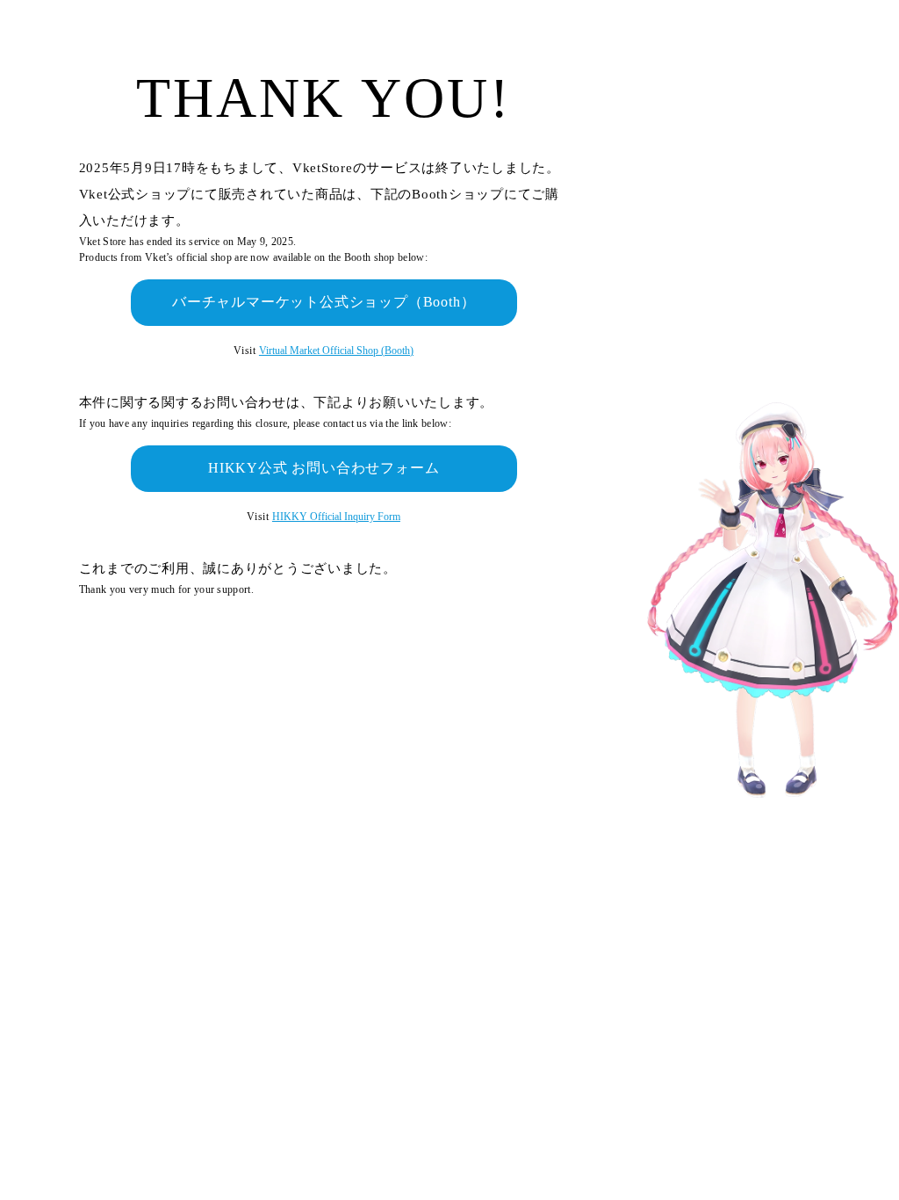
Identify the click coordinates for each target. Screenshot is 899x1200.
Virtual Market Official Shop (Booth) (336, 350)
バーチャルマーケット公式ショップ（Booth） (323, 301)
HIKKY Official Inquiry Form (336, 516)
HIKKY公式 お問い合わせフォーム (323, 467)
